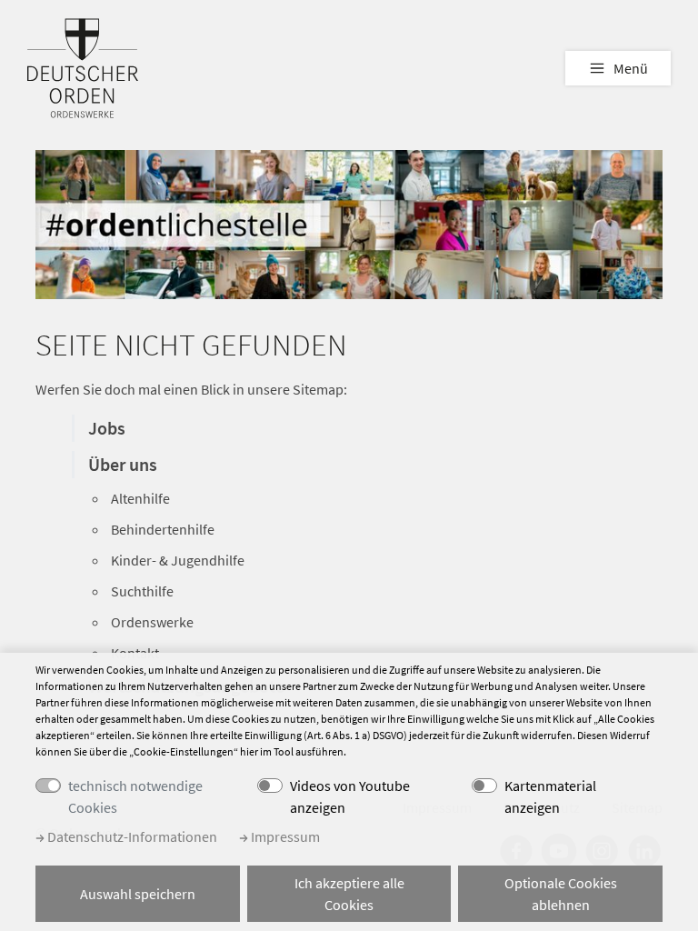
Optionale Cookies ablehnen (560, 894)
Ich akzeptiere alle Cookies (349, 894)
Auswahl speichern (137, 894)
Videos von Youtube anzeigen (350, 796)
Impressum (284, 836)
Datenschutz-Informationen (131, 836)
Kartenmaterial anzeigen (550, 796)
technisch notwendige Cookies (135, 796)
